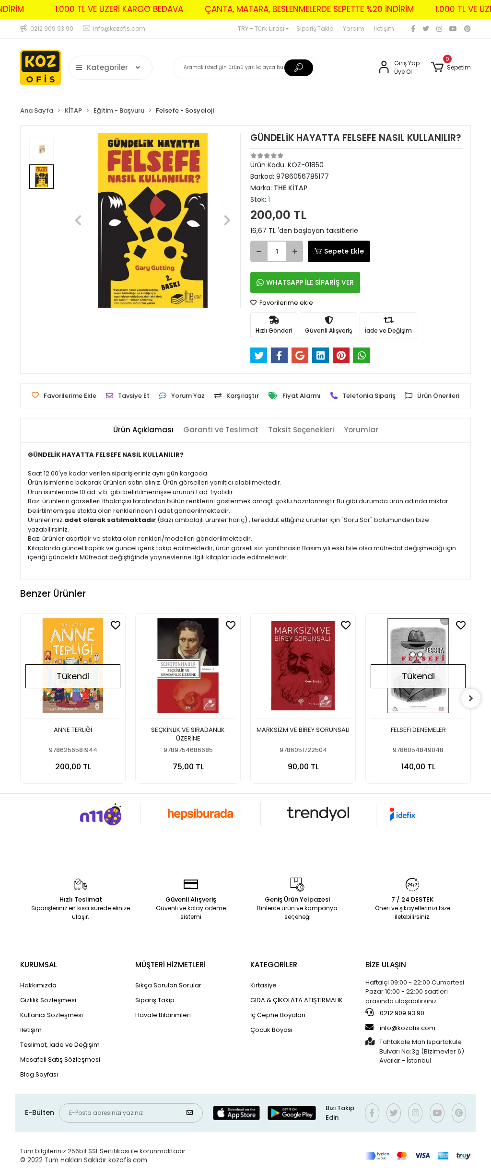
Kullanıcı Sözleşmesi (51, 1014)
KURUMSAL (38, 965)
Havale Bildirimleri (163, 1014)
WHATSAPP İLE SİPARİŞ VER (310, 282)
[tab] (143, 430)
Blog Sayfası (39, 1074)
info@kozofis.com (407, 1027)
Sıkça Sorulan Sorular (168, 985)
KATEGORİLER (273, 965)
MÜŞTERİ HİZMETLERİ (170, 965)
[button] (451, 67)
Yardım (353, 28)
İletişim (384, 28)
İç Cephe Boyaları (277, 1014)
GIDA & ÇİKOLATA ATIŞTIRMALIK (296, 1000)
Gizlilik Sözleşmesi (48, 1000)
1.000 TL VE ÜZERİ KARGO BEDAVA (119, 9)
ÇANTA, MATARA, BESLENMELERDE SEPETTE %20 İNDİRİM (309, 9)
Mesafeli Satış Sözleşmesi (60, 1059)
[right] (470, 698)
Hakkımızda (38, 985)
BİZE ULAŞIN (385, 965)
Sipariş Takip (314, 28)
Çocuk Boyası (271, 1029)
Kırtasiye (263, 985)
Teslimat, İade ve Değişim (60, 1044)
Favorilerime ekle (285, 302)
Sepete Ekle (344, 251)
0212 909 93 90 (401, 1013)
